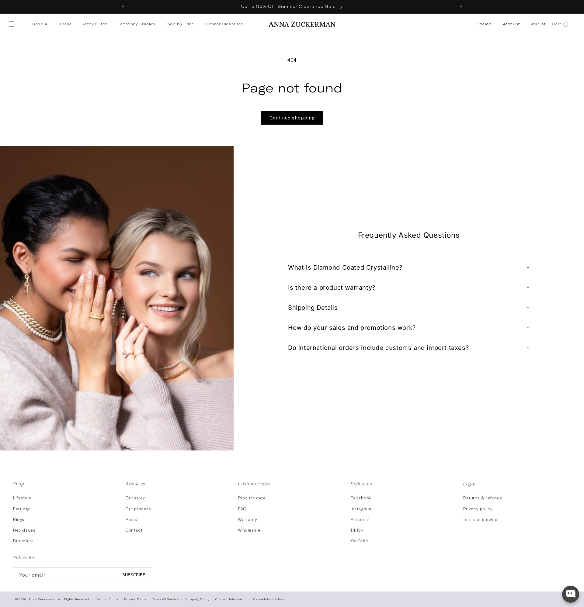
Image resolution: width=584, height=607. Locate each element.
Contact (133, 530)
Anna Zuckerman (42, 599)
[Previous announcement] (123, 6)
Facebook (361, 497)
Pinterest (360, 519)
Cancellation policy (268, 599)
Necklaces (24, 530)
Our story (135, 497)
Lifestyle (22, 497)
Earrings (21, 508)
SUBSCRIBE (133, 575)
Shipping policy (197, 599)
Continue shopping (292, 117)
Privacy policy (477, 508)
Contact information (231, 599)
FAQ (242, 508)
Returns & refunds (482, 497)
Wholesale (249, 530)
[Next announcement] (461, 6)
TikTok (357, 530)
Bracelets (23, 540)
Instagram (360, 508)
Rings (18, 519)
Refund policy (107, 599)
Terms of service (480, 519)
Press (131, 519)
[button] (12, 24)
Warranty (247, 519)
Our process (138, 508)
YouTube (359, 540)
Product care (252, 497)
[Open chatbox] (570, 594)
